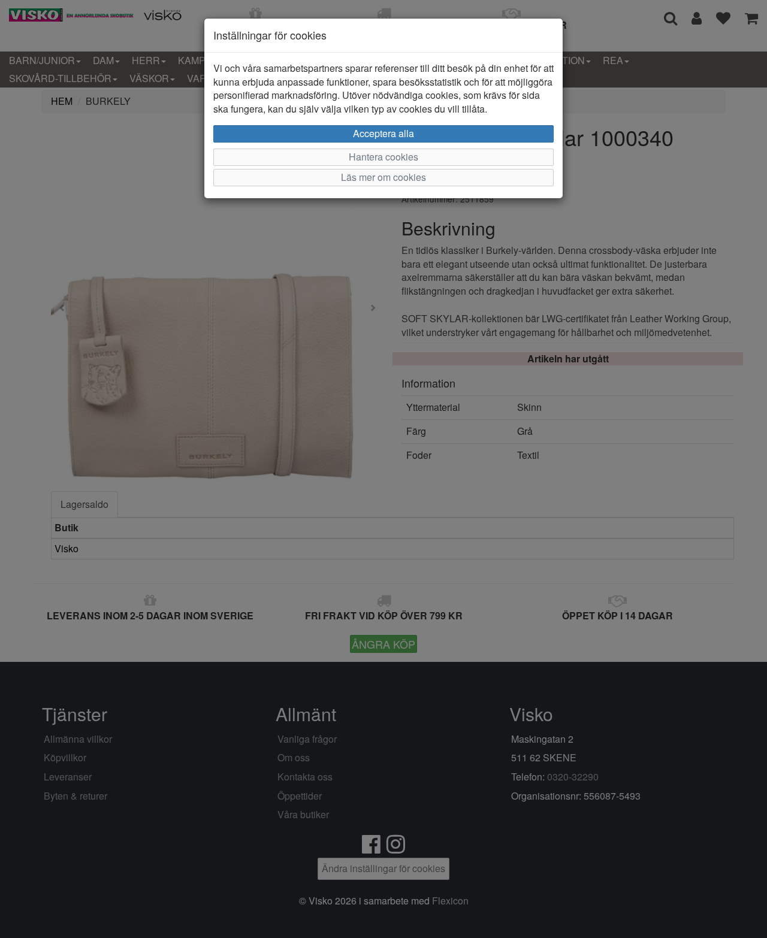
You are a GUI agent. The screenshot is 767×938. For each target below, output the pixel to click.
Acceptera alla (383, 133)
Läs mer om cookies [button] (383, 177)
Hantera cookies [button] (383, 157)
